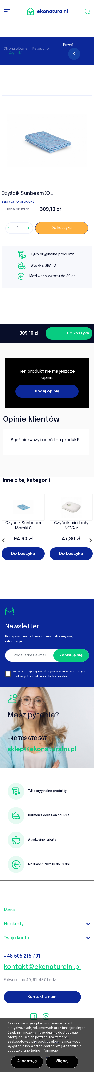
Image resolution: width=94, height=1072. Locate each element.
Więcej (62, 1061)
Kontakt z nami (42, 997)
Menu (9, 910)
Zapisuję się (71, 655)
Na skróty (14, 924)
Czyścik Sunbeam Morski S (23, 525)
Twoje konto (16, 938)
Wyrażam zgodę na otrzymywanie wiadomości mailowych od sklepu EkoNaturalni (49, 674)
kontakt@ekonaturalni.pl (42, 967)
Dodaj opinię (47, 391)
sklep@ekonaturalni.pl (42, 749)
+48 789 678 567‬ (27, 738)
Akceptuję (27, 1061)
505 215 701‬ (22, 956)
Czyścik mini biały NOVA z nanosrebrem (71, 526)
